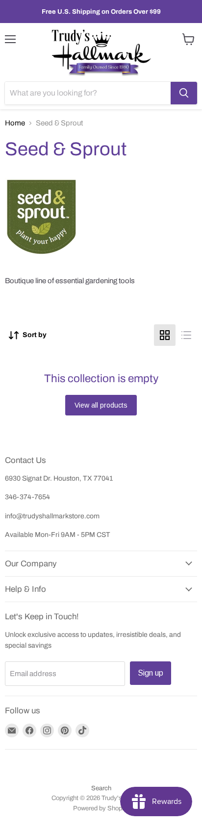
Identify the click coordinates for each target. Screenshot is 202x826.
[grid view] (165, 335)
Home (15, 123)
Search (101, 788)
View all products (101, 405)
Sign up (150, 673)
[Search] (184, 93)
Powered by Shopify (101, 808)
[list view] (186, 335)
